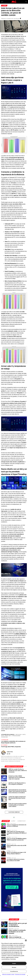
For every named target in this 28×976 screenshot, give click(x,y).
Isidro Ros (17, 18)
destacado (19, 734)
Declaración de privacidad (20, 974)
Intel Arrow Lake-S (7, 735)
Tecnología (5, 737)
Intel (24, 734)
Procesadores (16, 735)
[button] (26, 940)
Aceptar (14, 963)
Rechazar (14, 967)
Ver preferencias (14, 971)
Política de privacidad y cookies (8, 974)
